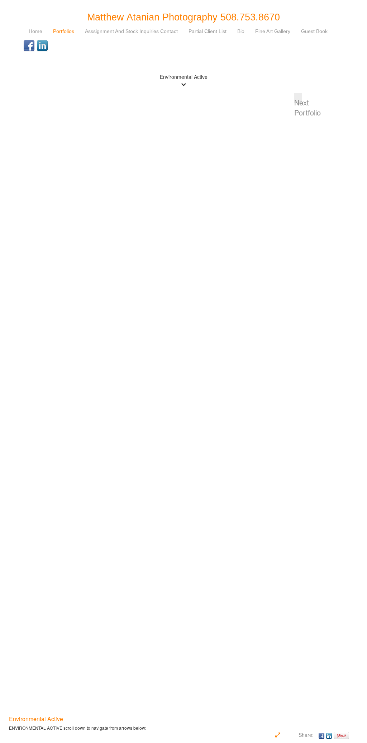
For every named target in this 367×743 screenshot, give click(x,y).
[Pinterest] (341, 734)
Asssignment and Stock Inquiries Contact (131, 31)
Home (35, 31)
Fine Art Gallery (272, 31)
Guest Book (314, 31)
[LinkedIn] (42, 46)
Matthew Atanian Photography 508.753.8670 (183, 17)
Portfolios (63, 31)
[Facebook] (29, 46)
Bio (240, 31)
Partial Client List (208, 31)
